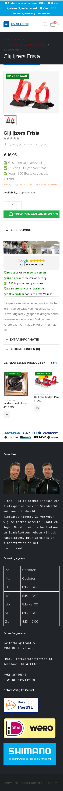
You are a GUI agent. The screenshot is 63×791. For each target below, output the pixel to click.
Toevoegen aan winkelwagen (36, 214)
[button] (6, 24)
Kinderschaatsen (11, 394)
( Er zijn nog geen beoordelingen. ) (26, 144)
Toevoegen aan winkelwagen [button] (7, 408)
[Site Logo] (20, 24)
